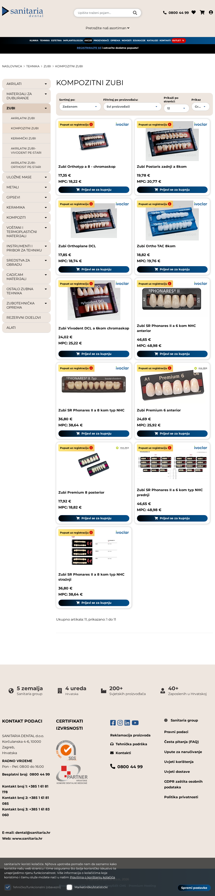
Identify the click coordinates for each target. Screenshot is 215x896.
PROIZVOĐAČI (101, 40)
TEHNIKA (45, 40)
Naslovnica (12, 66)
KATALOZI (152, 40)
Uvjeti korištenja (179, 762)
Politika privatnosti (181, 797)
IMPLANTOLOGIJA (73, 40)
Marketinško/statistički (91, 887)
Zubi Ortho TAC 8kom (156, 246)
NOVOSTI (126, 40)
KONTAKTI (165, 40)
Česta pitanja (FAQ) (181, 742)
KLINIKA (34, 40)
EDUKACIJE (139, 40)
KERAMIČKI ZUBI (23, 138)
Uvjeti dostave (177, 772)
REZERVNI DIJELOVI (24, 318)
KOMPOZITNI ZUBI (69, 66)
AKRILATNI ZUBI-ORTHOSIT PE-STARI (26, 165)
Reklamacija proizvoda (130, 735)
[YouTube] (135, 723)
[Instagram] (120, 723)
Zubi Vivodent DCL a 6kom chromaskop (93, 328)
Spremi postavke (194, 888)
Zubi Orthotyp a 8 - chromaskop (86, 167)
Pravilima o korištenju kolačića (92, 877)
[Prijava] (211, 12)
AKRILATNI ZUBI (23, 118)
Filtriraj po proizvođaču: (120, 99)
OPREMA (115, 40)
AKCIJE (88, 40)
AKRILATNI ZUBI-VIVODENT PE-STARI (26, 151)
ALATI (11, 328)
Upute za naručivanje (183, 752)
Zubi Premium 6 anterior (159, 410)
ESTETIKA (56, 40)
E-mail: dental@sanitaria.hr (26, 833)
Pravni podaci (176, 732)
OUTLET (176, 40)
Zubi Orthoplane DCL (77, 246)
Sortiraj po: (67, 99)
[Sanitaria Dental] (35, 12)
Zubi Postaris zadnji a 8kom (162, 167)
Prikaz (196, 99)
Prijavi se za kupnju (96, 190)
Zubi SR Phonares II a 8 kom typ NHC (91, 410)
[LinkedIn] (127, 723)
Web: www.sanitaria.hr (22, 838)
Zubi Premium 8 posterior (81, 492)
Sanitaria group (184, 720)
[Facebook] (113, 723)
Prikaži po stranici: (171, 99)
